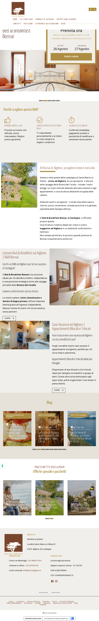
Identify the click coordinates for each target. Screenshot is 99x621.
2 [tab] (45, 100)
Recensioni (28, 603)
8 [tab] (64, 449)
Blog (63, 24)
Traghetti (42, 604)
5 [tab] (58, 100)
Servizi (54, 601)
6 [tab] (56, 449)
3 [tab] (49, 100)
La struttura (26, 19)
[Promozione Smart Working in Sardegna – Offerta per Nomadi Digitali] (49, 497)
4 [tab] (54, 100)
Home (15, 19)
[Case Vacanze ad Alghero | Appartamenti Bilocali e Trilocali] (25, 335)
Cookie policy (55, 592)
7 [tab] (60, 449)
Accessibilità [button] (50, 613)
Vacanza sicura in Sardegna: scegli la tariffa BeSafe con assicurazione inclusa (15, 505)
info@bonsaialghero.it (32, 570)
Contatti (17, 24)
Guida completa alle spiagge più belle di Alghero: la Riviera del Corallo (82, 437)
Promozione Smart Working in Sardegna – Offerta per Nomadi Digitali (49, 506)
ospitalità (45, 209)
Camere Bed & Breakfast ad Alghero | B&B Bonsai (24, 255)
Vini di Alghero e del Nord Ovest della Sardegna (16, 438)
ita (90, 9)
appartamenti (46, 191)
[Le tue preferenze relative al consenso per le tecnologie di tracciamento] (2, 465)
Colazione (46, 601)
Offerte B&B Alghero (66, 19)
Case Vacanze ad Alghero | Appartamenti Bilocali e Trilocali (71, 327)
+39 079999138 (31, 565)
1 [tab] (41, 100)
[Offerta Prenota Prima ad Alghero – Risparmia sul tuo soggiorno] (82, 497)
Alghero (62, 181)
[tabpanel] (17, 429)
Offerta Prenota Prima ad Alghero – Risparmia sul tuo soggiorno (80, 506)
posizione (80, 205)
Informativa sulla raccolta (33, 618)
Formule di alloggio (44, 19)
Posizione (28, 24)
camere (43, 195)
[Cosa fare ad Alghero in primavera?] (49, 428)
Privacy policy (43, 592)
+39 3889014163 (34, 560)
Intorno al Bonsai (33, 601)
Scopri (7, 318)
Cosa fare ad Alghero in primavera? (49, 440)
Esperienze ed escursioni (47, 24)
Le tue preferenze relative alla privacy (56, 618)
